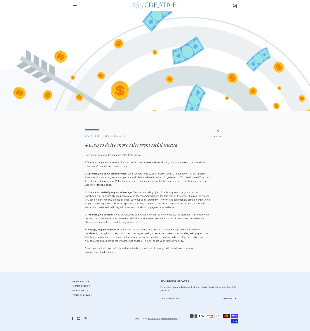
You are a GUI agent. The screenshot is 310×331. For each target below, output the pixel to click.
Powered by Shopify (170, 318)
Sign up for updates (174, 281)
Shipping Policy (81, 286)
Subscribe (228, 298)
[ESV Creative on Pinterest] (78, 318)
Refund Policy (80, 291)
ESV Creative (154, 318)
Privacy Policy (80, 281)
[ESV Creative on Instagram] (84, 318)
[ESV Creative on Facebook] (72, 318)
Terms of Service (82, 295)
